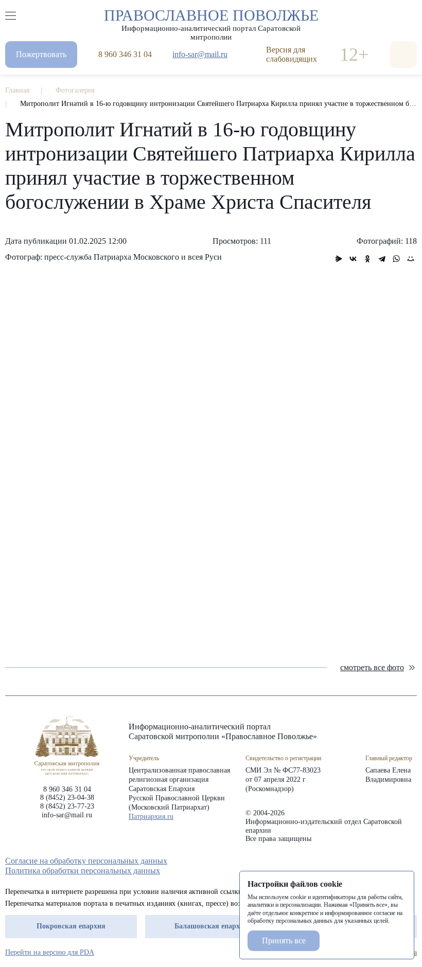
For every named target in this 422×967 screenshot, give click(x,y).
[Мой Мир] (411, 259)
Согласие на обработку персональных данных (86, 860)
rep (356, 861)
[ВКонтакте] (353, 259)
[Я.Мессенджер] (338, 259)
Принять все (284, 940)
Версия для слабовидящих (291, 54)
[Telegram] (382, 259)
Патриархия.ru (151, 816)
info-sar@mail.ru (199, 54)
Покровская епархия (71, 926)
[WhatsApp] (396, 259)
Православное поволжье (211, 22)
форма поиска (403, 54)
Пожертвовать (41, 54)
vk (393, 861)
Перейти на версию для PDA (49, 952)
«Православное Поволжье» (66, 745)
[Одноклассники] (367, 259)
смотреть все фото (372, 667)
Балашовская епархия (211, 926)
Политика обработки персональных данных (82, 870)
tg (375, 861)
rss (412, 861)
